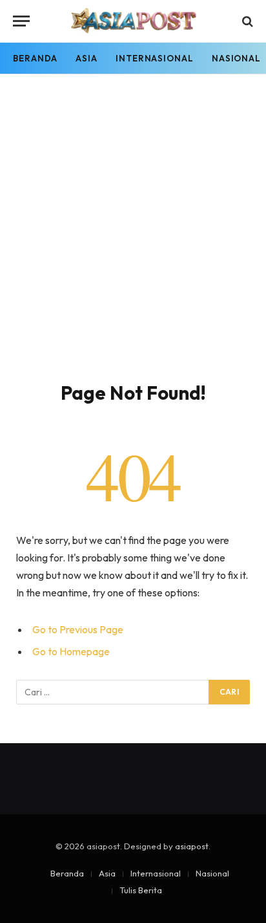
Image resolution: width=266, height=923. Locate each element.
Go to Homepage (71, 651)
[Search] (246, 21)
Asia (86, 58)
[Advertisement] (133, 241)
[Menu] (21, 21)
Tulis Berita (140, 890)
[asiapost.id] (133, 21)
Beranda (35, 58)
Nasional (212, 873)
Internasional (155, 58)
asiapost (192, 846)
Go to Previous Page (77, 629)
